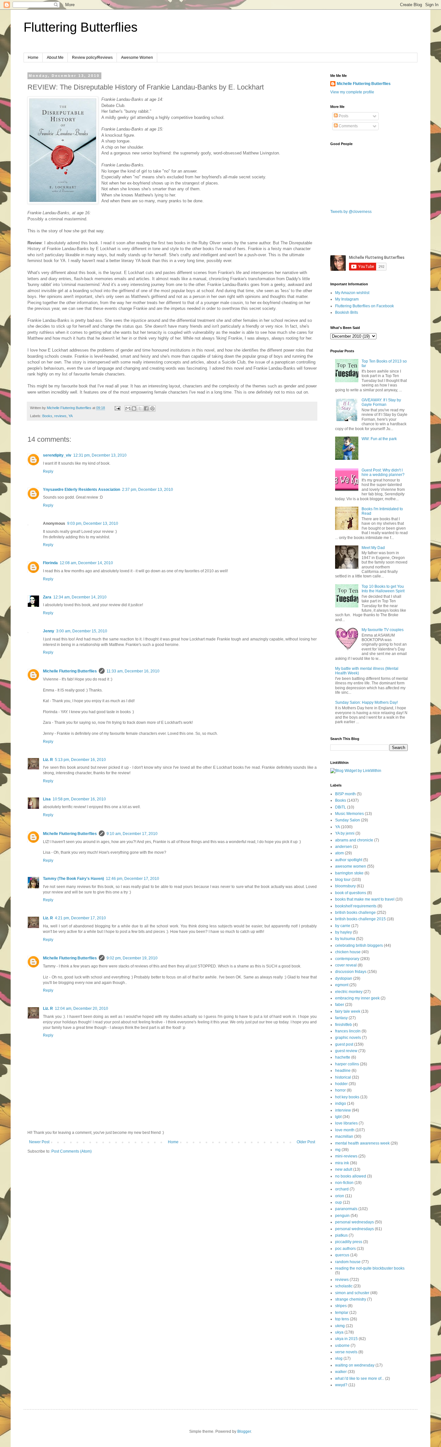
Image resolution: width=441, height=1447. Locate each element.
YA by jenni (344, 833)
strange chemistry (350, 1299)
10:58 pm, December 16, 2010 (79, 799)
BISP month (345, 794)
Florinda (50, 563)
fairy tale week (347, 1011)
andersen (343, 846)
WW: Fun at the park (379, 439)
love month (344, 1130)
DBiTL (340, 807)
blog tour (343, 879)
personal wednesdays (354, 1222)
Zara (47, 597)
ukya (339, 1332)
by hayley (343, 932)
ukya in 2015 (346, 1338)
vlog (339, 1358)
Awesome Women (137, 57)
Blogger (244, 1431)
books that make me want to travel (365, 899)
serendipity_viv (57, 455)
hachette (342, 1057)
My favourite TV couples (383, 630)
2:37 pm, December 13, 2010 (147, 489)
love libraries (346, 1123)
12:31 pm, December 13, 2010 (100, 455)
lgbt (338, 1116)
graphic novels (348, 1037)
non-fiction (344, 1182)
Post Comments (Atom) (71, 1151)
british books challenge (355, 912)
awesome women (350, 866)
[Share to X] (140, 408)
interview (343, 1110)
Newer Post (39, 1142)
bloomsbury (345, 886)
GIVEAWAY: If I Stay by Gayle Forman (381, 402)
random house (348, 1262)
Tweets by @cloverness (351, 211)
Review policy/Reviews (92, 57)
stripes (341, 1306)
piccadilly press (348, 1242)
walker (341, 1371)
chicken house (348, 952)
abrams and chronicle (354, 840)
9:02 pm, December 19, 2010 (132, 958)
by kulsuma (345, 938)
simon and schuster (352, 1293)
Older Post (306, 1142)
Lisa (47, 799)
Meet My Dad (373, 547)
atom (339, 853)
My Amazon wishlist (352, 292)
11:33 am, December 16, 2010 (133, 671)
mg (338, 1149)
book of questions (350, 893)
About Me (55, 57)
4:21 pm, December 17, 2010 (80, 918)
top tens (342, 1319)
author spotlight (348, 860)
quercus (342, 1255)
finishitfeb (343, 1024)
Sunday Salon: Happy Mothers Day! (366, 702)
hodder (341, 1084)
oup (338, 1202)
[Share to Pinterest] (152, 408)
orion (339, 1196)
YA (70, 416)
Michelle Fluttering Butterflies (70, 671)
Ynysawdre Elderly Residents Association (81, 489)
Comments (348, 126)
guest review (346, 1051)
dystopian (343, 978)
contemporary (347, 958)
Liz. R (48, 759)
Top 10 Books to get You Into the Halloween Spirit (383, 588)
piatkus (341, 1235)
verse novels (346, 1352)
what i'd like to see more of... (359, 1378)
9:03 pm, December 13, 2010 (92, 523)
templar (341, 1312)
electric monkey (349, 991)
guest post (344, 1044)
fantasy (341, 1018)
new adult (343, 1169)
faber (339, 1004)
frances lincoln (348, 1031)
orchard (342, 1189)
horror (340, 1090)
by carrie (342, 926)
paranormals (346, 1209)
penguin (342, 1215)
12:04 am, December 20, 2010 (81, 1008)
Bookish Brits (346, 312)
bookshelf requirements (355, 906)
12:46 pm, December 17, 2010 (132, 878)
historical (343, 1077)
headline (343, 1070)
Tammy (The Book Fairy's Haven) (73, 878)
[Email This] (128, 408)
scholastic (344, 1286)
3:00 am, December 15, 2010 (81, 631)
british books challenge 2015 (360, 919)
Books (47, 416)
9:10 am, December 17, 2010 (132, 833)
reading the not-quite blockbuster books (370, 1268)
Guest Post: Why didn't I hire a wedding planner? (383, 472)
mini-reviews (346, 1156)
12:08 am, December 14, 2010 (86, 563)
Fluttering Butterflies (81, 27)
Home (33, 57)
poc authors (345, 1248)
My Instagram (347, 299)
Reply (48, 471)
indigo (340, 1103)
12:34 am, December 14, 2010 (80, 597)
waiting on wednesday (354, 1365)
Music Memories (349, 813)
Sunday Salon (347, 820)
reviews (60, 416)
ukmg (340, 1326)
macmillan (344, 1136)
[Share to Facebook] (146, 408)
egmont (341, 985)
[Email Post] (117, 408)
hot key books (347, 1097)
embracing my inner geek (357, 998)
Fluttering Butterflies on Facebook (364, 306)
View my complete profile (352, 92)
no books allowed (350, 1176)
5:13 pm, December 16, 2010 (80, 759)
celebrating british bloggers (359, 945)
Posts (343, 116)
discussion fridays (350, 971)
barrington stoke (349, 873)
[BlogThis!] (134, 408)
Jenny (48, 631)
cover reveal (346, 965)
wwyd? (341, 1385)
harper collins (347, 1064)
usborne (342, 1345)
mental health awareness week (362, 1143)
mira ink (342, 1163)
